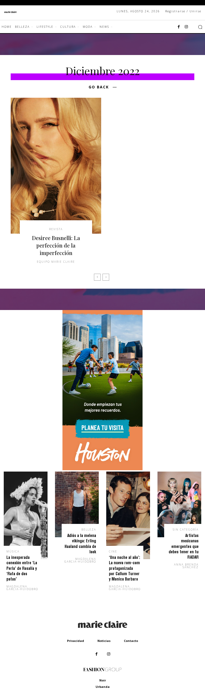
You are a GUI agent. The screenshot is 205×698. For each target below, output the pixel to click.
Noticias (104, 641)
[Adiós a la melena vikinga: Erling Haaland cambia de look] (77, 504)
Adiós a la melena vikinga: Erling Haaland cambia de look (80, 543)
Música (12, 551)
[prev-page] (97, 277)
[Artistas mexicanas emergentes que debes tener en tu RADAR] (179, 504)
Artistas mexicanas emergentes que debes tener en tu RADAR (184, 546)
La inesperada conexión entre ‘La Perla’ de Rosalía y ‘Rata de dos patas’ (21, 568)
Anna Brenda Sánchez (186, 566)
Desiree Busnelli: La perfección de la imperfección (56, 245)
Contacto (131, 641)
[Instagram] (186, 27)
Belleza (88, 529)
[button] (200, 27)
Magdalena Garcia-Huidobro (22, 588)
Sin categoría (186, 529)
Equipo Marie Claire (56, 262)
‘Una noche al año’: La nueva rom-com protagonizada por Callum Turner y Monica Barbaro (124, 568)
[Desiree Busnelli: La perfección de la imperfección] (56, 166)
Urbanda (103, 687)
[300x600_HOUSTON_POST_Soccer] (102, 468)
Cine (113, 551)
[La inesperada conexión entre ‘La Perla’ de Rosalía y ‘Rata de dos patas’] (26, 515)
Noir (102, 680)
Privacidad (75, 641)
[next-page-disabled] (105, 277)
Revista (56, 229)
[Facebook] (179, 27)
